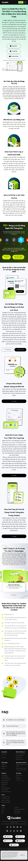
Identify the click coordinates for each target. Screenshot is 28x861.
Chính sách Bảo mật (8, 857)
